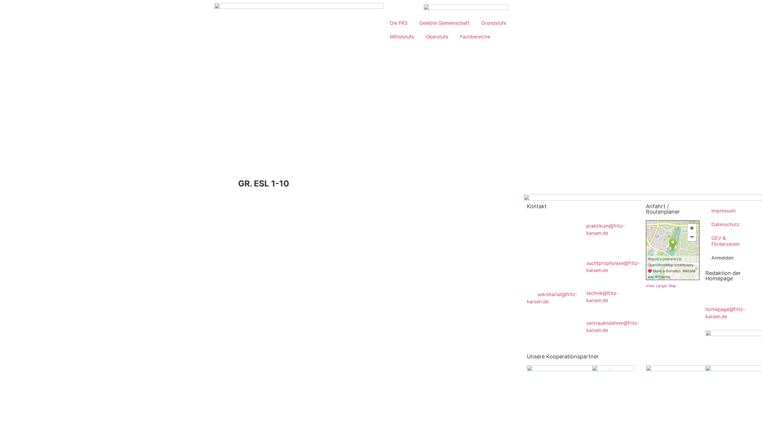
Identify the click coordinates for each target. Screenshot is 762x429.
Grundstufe (493, 23)
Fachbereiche (475, 37)
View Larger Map (661, 286)
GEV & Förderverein (725, 241)
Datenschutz (725, 224)
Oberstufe (437, 37)
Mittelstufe (402, 37)
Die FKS (398, 23)
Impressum (723, 211)
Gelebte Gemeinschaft (444, 23)
